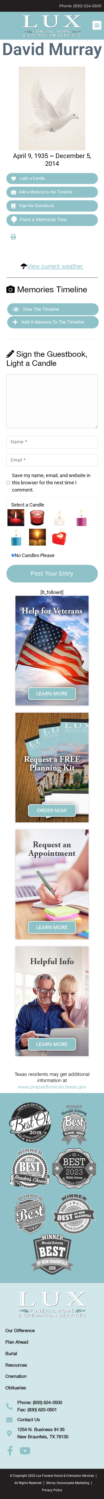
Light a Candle (32, 178)
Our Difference (20, 1331)
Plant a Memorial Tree (43, 219)
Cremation (15, 1376)
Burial (11, 1354)
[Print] (13, 236)
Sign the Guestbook (36, 205)
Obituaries (15, 1388)
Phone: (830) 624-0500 (80, 5)
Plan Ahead (16, 1342)
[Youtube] (25, 1451)
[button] (97, 25)
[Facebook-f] (10, 1451)
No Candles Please (35, 555)
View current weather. (55, 266)
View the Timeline (40, 309)
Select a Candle (27, 505)
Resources (16, 1365)
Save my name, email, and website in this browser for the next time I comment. (51, 483)
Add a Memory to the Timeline (46, 192)
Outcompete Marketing (73, 1483)
